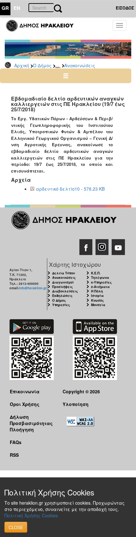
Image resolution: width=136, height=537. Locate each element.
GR (5, 7)
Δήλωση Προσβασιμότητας (31, 420)
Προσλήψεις (62, 287)
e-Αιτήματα (100, 287)
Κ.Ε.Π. (96, 273)
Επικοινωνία (25, 391)
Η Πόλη (97, 291)
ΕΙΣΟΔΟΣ (125, 8)
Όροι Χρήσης (25, 404)
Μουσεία (98, 305)
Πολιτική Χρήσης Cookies (31, 515)
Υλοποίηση (76, 404)
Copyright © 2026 (81, 391)
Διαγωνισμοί (63, 282)
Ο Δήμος (42, 65)
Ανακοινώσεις (79, 65)
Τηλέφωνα (100, 277)
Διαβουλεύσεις (65, 291)
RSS (14, 455)
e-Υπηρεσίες (101, 282)
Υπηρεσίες (61, 305)
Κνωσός (97, 300)
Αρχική (21, 65)
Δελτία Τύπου (63, 273)
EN (17, 7)
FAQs (16, 442)
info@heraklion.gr (32, 288)
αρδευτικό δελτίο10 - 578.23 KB (70, 189)
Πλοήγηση (22, 429)
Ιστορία (97, 295)
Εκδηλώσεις (62, 295)
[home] (43, 28)
